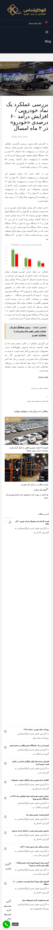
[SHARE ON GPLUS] (36, 393)
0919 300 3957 (35, 23)
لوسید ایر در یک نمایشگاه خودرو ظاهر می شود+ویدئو (29, 745)
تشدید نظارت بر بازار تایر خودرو (34, 484)
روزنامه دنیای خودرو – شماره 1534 (36, 729)
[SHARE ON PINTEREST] (31, 393)
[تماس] (6, 924)
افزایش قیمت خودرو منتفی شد (37, 815)
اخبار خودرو (21, 89)
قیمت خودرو (30, 401)
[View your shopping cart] (47, 23)
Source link (43, 377)
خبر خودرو (38, 401)
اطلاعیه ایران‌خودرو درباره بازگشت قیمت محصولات (30, 780)
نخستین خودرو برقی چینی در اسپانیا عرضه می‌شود (30, 831)
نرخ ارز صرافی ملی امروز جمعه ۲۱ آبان (34, 847)
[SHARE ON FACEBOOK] (41, 393)
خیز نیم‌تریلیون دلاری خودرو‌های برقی (35, 900)
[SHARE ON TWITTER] (45, 393)
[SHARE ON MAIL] (26, 393)
